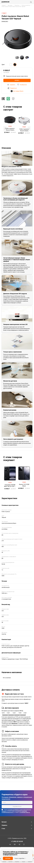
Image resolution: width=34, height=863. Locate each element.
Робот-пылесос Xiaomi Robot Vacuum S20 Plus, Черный (10, 129)
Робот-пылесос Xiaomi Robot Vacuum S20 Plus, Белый (24, 129)
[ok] (24, 844)
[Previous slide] (5, 128)
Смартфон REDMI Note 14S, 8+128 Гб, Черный (10, 485)
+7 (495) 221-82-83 (17, 841)
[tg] (19, 844)
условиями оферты (25, 812)
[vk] (10, 844)
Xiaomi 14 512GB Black (24, 485)
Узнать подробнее (19, 858)
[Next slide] (29, 128)
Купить (17, 80)
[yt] (15, 844)
